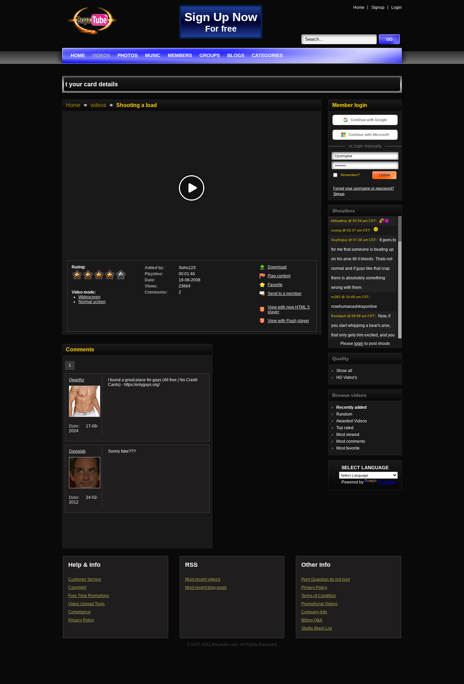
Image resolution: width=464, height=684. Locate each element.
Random (344, 414)
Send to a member (285, 293)
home (78, 55)
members (180, 55)
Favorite (275, 284)
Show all (344, 370)
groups (209, 55)
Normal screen (92, 301)
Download (277, 267)
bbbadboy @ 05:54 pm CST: (353, 221)
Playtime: (154, 273)
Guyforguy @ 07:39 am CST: (353, 240)
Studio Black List (316, 628)
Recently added (351, 407)
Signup (378, 7)
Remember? (350, 175)
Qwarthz (76, 380)
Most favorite (348, 448)
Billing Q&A (311, 620)
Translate (386, 482)
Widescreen (89, 297)
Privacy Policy (81, 620)
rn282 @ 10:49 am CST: (350, 297)
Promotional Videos (319, 603)
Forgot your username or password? (363, 188)
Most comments (350, 441)
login (358, 343)
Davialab (77, 451)
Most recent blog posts (206, 587)
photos (128, 55)
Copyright (77, 587)
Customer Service (84, 579)
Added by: (154, 267)
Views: (151, 286)
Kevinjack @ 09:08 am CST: (353, 316)
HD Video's (346, 377)
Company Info (314, 612)
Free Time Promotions (88, 595)
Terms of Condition (318, 595)
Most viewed (347, 434)
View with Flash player (288, 320)
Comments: (156, 292)
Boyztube (92, 20)
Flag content (279, 276)
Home (358, 7)
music (152, 55)
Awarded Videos (351, 421)
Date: (150, 280)
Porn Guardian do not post (325, 579)
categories (267, 55)
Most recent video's (202, 579)
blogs (235, 55)
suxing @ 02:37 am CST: (350, 230)
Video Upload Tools (86, 603)
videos (101, 55)
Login (396, 7)
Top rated (345, 427)
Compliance (79, 612)
